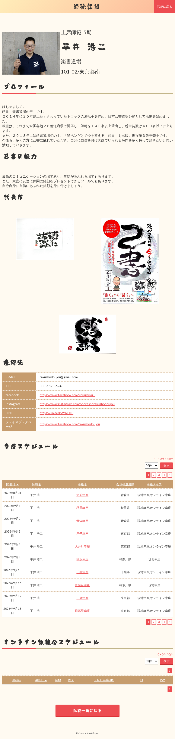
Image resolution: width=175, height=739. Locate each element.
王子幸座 (82, 533)
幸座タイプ (154, 484)
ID (141, 680)
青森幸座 (82, 521)
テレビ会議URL (104, 680)
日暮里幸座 (82, 610)
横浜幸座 (82, 559)
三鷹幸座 (82, 598)
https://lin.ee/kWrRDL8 (56, 413)
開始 (58, 680)
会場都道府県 (125, 484)
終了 (71, 680)
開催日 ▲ (12, 484)
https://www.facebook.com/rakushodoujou (70, 424)
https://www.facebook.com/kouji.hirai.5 (67, 395)
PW (162, 680)
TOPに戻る (164, 6)
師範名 (36, 484)
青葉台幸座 (82, 585)
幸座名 (82, 484)
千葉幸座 (82, 572)
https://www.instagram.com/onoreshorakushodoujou (77, 404)
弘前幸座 (82, 495)
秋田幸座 (82, 507)
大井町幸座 (82, 546)
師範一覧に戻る (87, 710)
